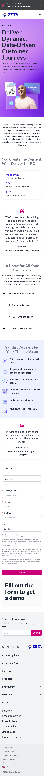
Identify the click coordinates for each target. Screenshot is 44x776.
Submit (22, 572)
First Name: (7, 468)
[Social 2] (8, 646)
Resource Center (11, 715)
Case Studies (9, 726)
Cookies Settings (9, 763)
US (7, 767)
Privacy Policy (18, 555)
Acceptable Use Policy (11, 755)
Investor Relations (12, 737)
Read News (27, 6)
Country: (6, 524)
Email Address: (8, 513)
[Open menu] (40, 15)
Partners (7, 710)
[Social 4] (18, 646)
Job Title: (6, 502)
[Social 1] (3, 646)
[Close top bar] (40, 5)
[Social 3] (13, 646)
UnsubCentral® (8, 759)
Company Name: (9, 491)
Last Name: (7, 479)
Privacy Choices (8, 751)
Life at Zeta (8, 731)
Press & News (9, 721)
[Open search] (34, 15)
